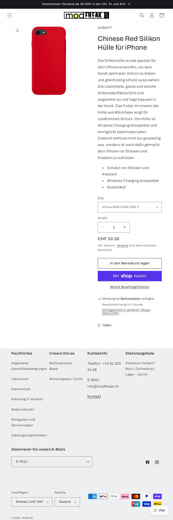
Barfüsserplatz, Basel (61, 366)
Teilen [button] (107, 325)
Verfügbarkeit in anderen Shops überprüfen (126, 311)
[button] (9, 15)
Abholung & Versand (27, 399)
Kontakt (94, 396)
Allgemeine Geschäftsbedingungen (29, 366)
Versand (122, 245)
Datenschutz (21, 389)
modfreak (27, 517)
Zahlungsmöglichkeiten (29, 435)
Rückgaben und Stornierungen (23, 422)
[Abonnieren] (87, 461)
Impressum (19, 379)
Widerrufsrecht (22, 409)
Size (101, 198)
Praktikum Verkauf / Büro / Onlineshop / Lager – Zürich (140, 369)
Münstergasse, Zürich (66, 379)
